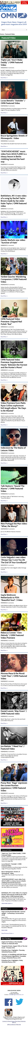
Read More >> (4, 77)
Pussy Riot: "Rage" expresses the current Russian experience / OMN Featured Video (14, 787)
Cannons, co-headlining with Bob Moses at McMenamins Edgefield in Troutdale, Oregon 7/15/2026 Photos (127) (14, 956)
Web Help (18, 1024)
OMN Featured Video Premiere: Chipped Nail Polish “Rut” (11, 321)
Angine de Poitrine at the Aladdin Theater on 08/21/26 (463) (12, 942)
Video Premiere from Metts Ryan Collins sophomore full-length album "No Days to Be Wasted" (13, 407)
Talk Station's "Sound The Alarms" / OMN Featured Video (12, 488)
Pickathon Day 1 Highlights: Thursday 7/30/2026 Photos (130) (13, 951)
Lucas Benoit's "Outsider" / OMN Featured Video (13, 101)
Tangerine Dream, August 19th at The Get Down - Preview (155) (14, 947)
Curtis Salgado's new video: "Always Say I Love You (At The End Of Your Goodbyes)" (14, 560)
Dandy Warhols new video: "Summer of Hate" (13, 241)
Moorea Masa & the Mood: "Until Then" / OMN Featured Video (14, 676)
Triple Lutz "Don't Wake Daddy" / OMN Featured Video (12, 62)
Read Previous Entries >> (8, 933)
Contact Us (5, 1021)
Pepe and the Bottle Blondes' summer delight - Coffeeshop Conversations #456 (13, 913)
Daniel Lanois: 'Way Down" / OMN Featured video (14, 712)
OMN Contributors (11, 1024)
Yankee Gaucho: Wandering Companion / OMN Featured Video (14, 279)
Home (2, 34)
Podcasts (4, 909)
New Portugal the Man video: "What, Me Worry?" (14, 524)
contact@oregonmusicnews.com (16, 994)
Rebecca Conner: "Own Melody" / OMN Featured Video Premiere (12, 635)
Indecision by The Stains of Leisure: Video (13, 449)
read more (4, 930)
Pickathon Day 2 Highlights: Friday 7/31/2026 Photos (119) (12, 961)
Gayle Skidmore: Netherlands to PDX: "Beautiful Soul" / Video (12, 597)
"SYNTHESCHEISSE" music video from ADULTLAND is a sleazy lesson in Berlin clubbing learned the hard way (14, 156)
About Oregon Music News (14, 1021)
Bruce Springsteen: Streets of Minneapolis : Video (14, 137)
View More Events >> (7, 903)
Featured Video (10, 34)
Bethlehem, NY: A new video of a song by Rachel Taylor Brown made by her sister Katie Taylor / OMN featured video (14, 200)
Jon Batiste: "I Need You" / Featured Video (12, 747)
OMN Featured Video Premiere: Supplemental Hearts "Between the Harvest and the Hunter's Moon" (14, 363)
